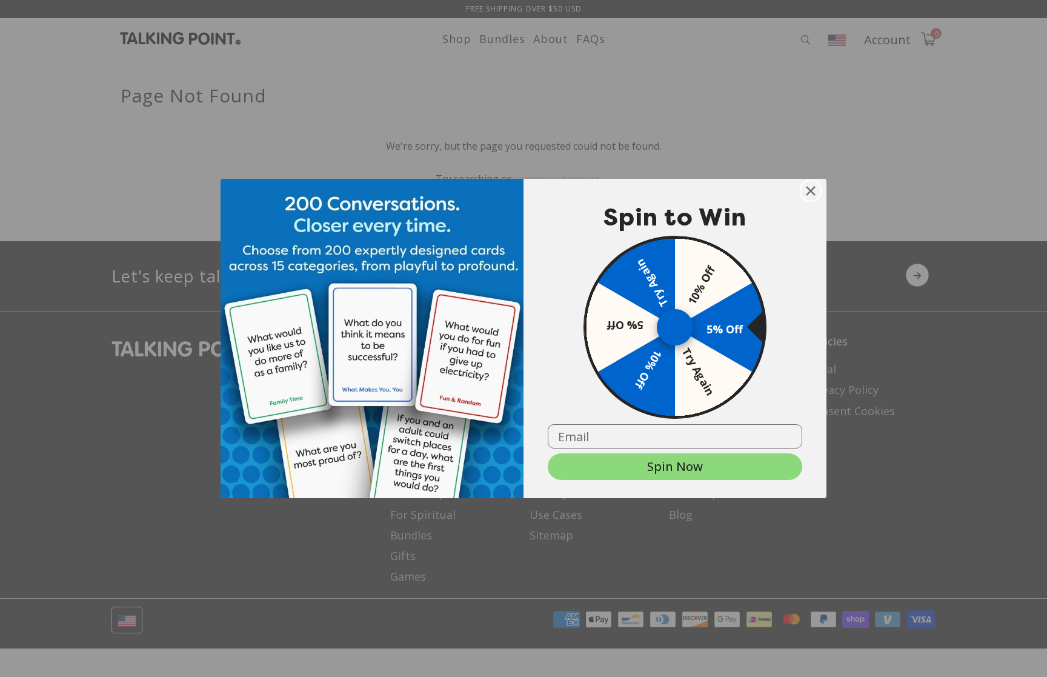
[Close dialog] (810, 191)
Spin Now (675, 466)
